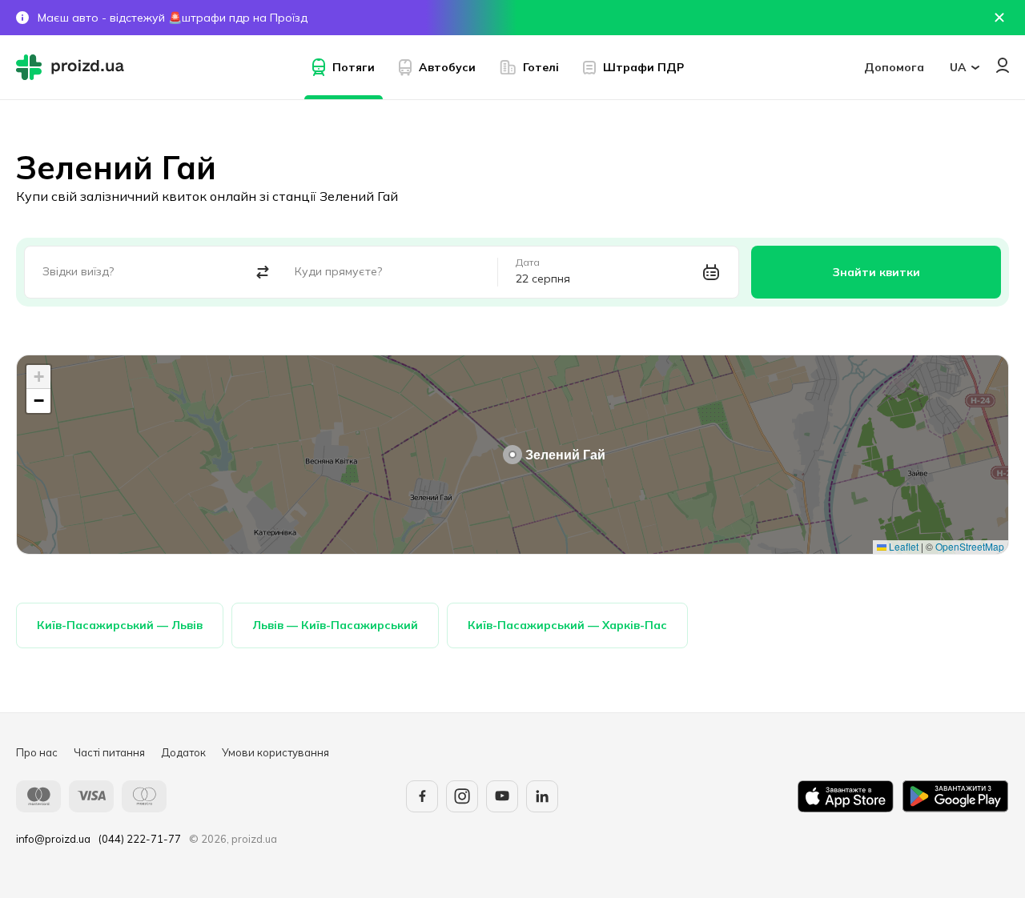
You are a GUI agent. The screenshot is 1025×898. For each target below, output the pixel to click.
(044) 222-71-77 (139, 838)
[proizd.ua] (73, 67)
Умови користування (275, 752)
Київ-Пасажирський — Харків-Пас (567, 625)
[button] (512, 454)
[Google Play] (955, 796)
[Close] (999, 17)
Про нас (37, 752)
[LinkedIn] (542, 796)
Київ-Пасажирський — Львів (120, 625)
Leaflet (902, 546)
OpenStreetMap (969, 546)
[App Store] (846, 796)
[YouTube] (502, 796)
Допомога (894, 67)
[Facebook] (422, 796)
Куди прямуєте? (338, 271)
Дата (528, 262)
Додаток (183, 752)
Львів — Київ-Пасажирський (335, 625)
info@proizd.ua (53, 838)
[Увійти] (1002, 65)
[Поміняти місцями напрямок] (263, 272)
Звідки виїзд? (78, 271)
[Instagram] (462, 796)
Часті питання (109, 752)
